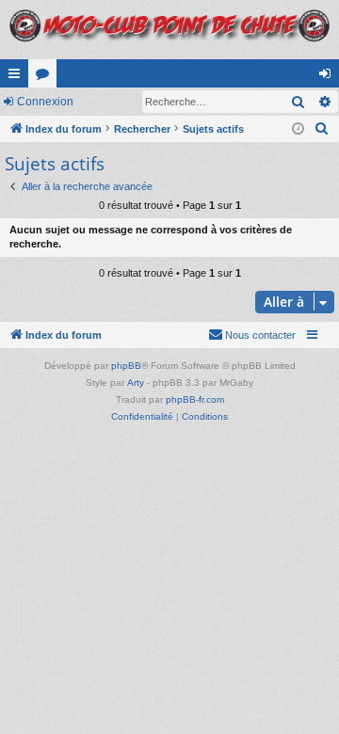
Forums (46, 77)
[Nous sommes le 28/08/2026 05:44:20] (298, 129)
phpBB (126, 365)
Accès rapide (18, 77)
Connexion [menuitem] (328, 77)
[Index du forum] (169, 29)
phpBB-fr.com (195, 399)
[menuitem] (322, 129)
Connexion (45, 101)
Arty (135, 382)
